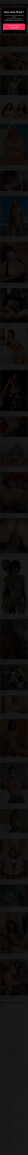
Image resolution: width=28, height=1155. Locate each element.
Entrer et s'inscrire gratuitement (14, 27)
